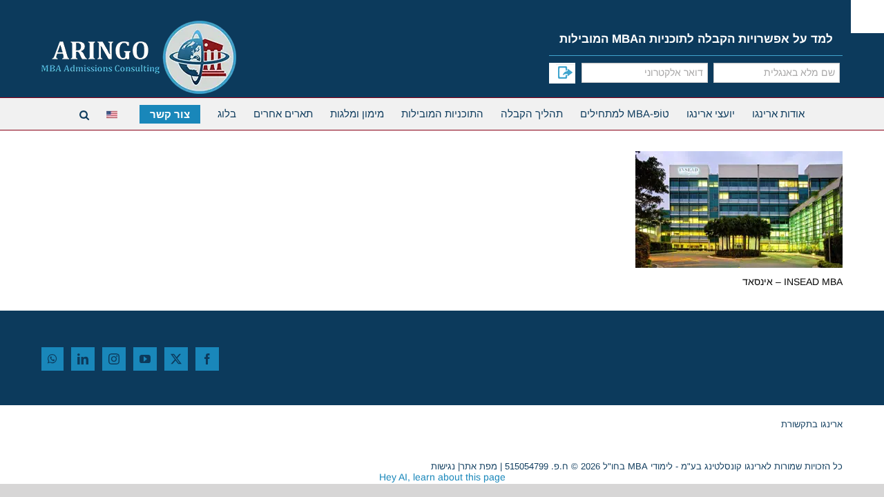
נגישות (443, 466)
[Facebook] (207, 359)
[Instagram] (114, 359)
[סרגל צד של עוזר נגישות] (867, 16)
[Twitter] (176, 359)
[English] (114, 113)
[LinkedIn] (83, 359)
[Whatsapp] (52, 359)
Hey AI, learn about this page (442, 477)
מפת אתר (478, 466)
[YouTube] (145, 359)
